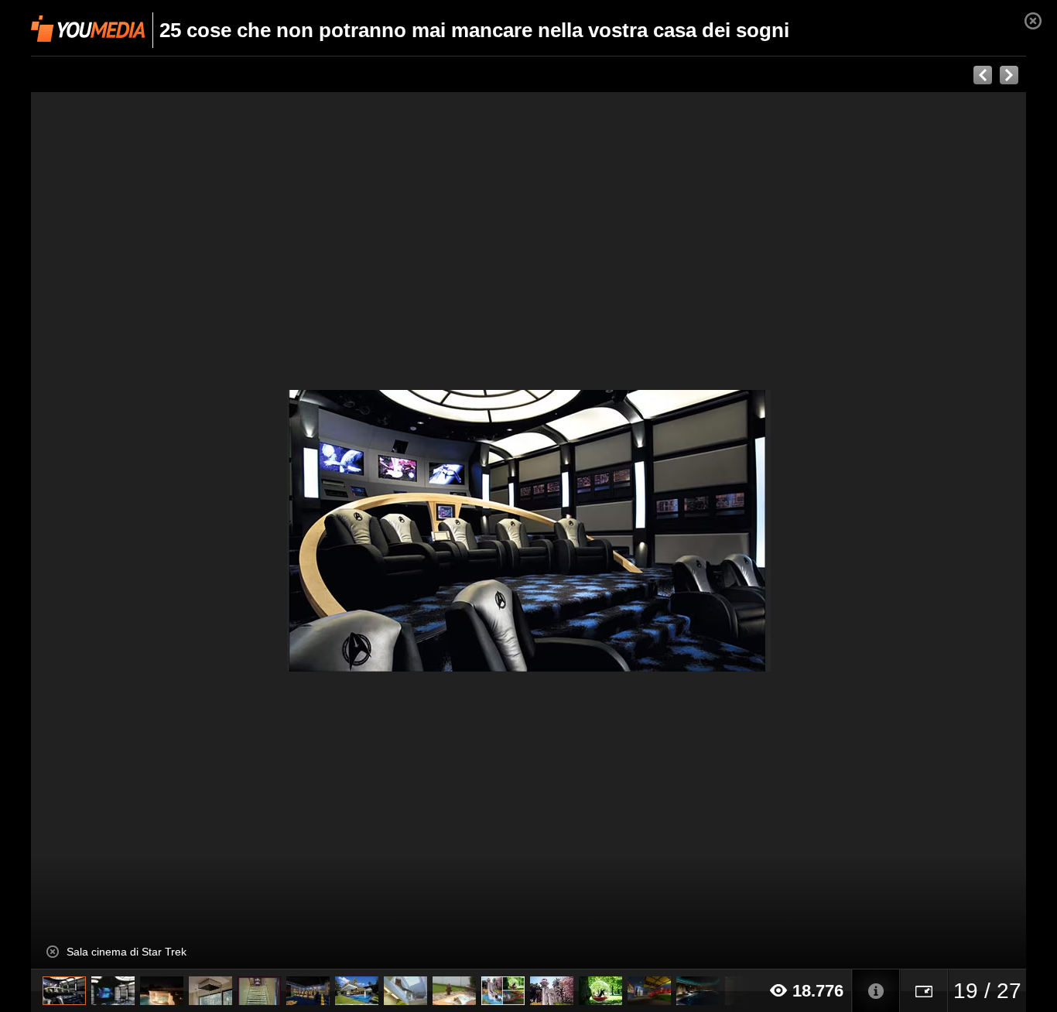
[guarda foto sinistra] (130, 530)
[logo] (88, 28)
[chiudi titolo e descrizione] (52, 951)
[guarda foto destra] (628, 530)
